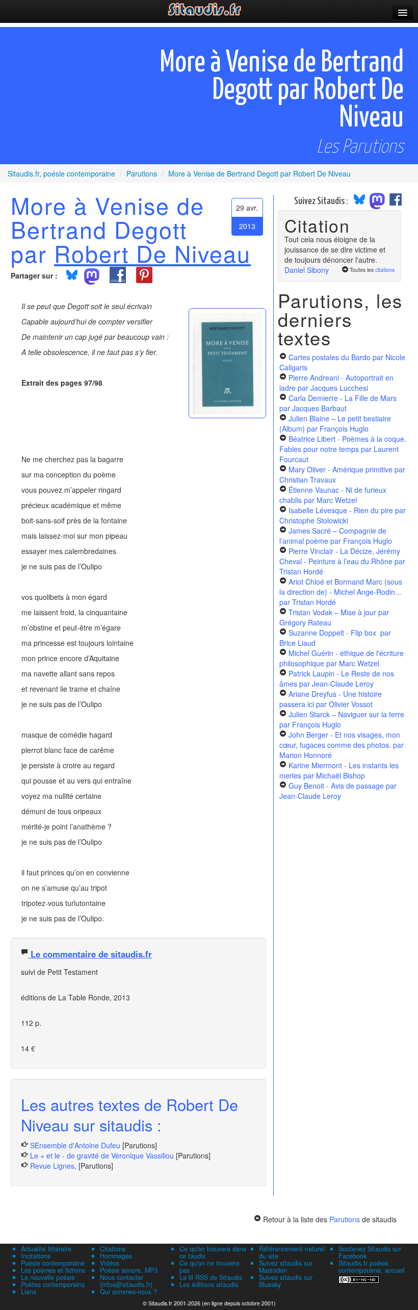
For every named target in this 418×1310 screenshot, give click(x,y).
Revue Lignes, (53, 1166)
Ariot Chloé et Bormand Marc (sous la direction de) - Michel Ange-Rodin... (340, 591)
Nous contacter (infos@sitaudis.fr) (126, 1281)
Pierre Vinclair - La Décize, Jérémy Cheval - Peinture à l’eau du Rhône (342, 561)
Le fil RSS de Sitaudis (210, 1277)
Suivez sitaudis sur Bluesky (285, 1281)
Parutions (344, 1219)
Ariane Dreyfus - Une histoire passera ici (330, 699)
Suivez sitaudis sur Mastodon (285, 1266)
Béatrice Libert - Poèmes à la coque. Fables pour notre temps (342, 449)
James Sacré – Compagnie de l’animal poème (335, 535)
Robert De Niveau (152, 253)
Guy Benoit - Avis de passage (338, 790)
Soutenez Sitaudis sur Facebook (369, 1252)
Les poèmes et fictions (53, 1270)
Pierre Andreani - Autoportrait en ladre (336, 382)
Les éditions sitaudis (208, 1284)
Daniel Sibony (306, 270)
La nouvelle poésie (48, 1277)
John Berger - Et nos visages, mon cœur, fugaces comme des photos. (341, 744)
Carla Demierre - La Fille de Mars (338, 403)
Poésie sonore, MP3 (129, 1270)
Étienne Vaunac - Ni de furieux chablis (332, 495)
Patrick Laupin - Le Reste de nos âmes (336, 678)
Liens (28, 1291)
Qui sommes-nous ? (128, 1291)
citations (385, 269)
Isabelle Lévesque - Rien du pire (342, 515)
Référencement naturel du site (292, 1252)
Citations (112, 1248)
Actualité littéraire (46, 1248)
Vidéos (109, 1263)
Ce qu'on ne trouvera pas (209, 1266)
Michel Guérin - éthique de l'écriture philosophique (341, 658)
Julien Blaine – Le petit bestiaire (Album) (335, 423)
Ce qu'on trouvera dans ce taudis (212, 1252)
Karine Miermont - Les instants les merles (339, 770)
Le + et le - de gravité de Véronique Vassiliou (102, 1155)
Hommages (116, 1256)
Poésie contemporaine (53, 1263)
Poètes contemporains (53, 1284)
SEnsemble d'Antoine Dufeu (75, 1145)
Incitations (35, 1256)
